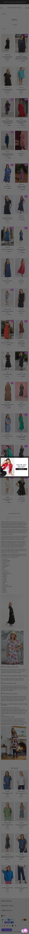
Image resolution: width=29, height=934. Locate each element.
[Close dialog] (27, 458)
